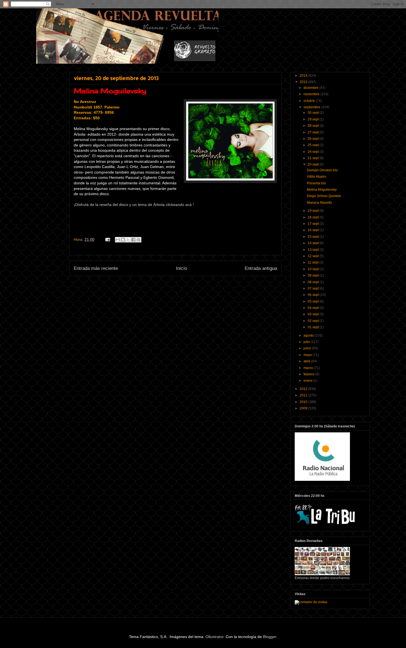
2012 (304, 389)
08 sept (314, 282)
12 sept (314, 256)
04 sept (314, 308)
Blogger (269, 636)
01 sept (314, 327)
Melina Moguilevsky (322, 190)
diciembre (311, 88)
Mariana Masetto (319, 203)
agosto (309, 335)
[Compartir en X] (128, 239)
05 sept (314, 301)
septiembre (312, 107)
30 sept (314, 113)
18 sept (314, 217)
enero (308, 381)
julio (307, 342)
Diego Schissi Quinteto (324, 196)
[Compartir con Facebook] (133, 239)
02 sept (314, 321)
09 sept (314, 275)
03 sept (314, 314)
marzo (309, 368)
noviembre (312, 94)
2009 (304, 408)
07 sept (314, 288)
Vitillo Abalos (316, 177)
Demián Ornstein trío (322, 170)
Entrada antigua (261, 268)
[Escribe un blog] (123, 239)
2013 (304, 82)
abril (307, 361)
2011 (304, 395)
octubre (310, 101)
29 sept (314, 119)
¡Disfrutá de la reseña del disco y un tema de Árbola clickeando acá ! (134, 204)
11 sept (313, 262)
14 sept (314, 243)
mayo (308, 355)
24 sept (314, 152)
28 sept (314, 126)
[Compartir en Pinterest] (138, 239)
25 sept (314, 145)
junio (308, 348)
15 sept (314, 237)
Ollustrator (214, 636)
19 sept (314, 211)
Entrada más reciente (96, 268)
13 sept (314, 250)
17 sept (314, 224)
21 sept (314, 158)
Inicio (181, 268)
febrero (309, 374)
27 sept (314, 132)
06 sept (314, 295)
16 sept (314, 230)
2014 (304, 76)
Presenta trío (316, 183)
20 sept (314, 164)
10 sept (314, 269)
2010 (304, 402)
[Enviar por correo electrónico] (117, 239)
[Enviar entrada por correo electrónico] (107, 239)
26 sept (314, 139)
